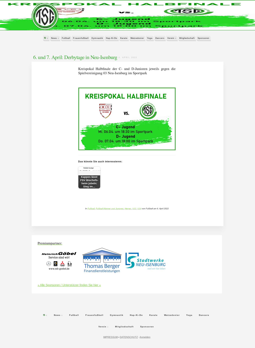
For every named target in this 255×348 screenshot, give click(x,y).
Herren (128, 208)
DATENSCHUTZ (129, 337)
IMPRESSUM (110, 337)
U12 (134, 208)
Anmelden (145, 337)
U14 (139, 208)
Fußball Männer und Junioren (110, 208)
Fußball (91, 208)
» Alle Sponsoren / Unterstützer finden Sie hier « (69, 285)
